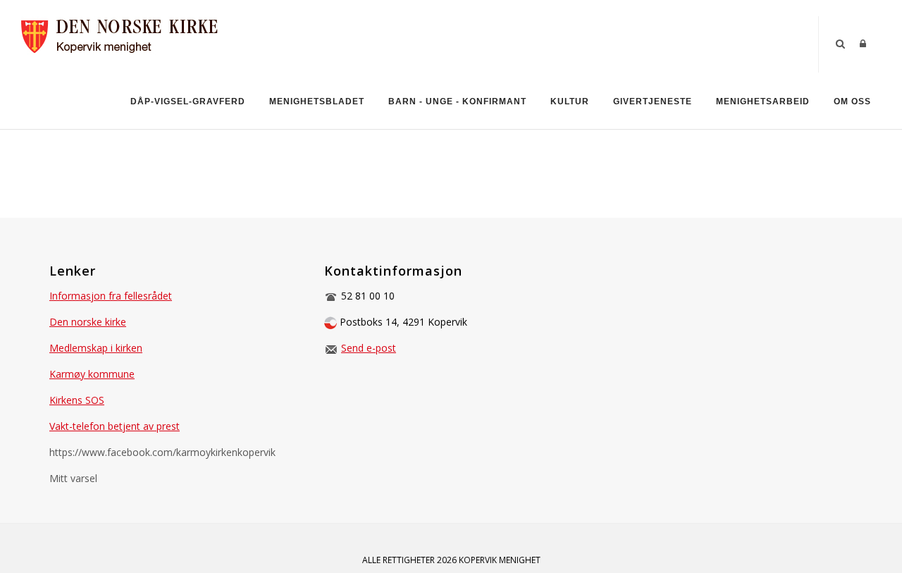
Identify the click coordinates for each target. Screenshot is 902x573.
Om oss (852, 101)
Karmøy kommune (92, 374)
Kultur (569, 101)
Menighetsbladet (316, 101)
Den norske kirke (87, 321)
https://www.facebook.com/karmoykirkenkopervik (162, 452)
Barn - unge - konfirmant (457, 101)
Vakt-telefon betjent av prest (114, 426)
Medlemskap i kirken (95, 348)
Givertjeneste (652, 101)
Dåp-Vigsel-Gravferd (187, 101)
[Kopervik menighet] (127, 34)
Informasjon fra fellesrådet (110, 295)
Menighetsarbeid (763, 101)
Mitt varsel (73, 478)
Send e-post (368, 348)
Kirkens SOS (76, 400)
